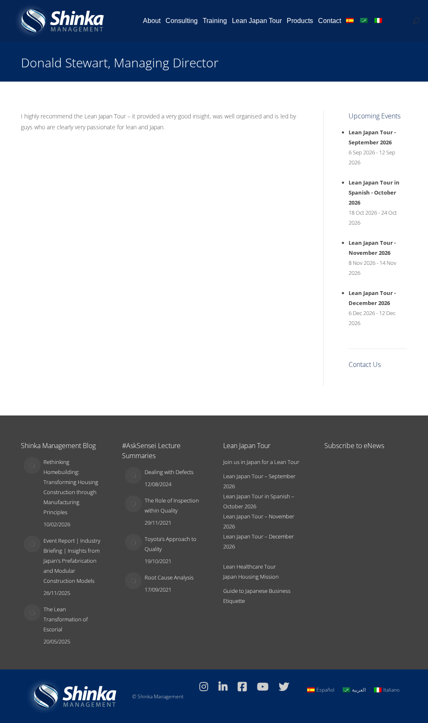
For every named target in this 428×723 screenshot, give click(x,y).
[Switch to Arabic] (365, 21)
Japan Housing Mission (251, 576)
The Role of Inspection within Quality (172, 505)
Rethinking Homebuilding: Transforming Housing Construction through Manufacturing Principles (70, 487)
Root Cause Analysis (169, 577)
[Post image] (32, 465)
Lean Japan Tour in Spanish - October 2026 (374, 192)
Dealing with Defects (169, 472)
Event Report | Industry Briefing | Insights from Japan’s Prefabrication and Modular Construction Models (71, 561)
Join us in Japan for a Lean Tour (261, 462)
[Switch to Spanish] (351, 21)
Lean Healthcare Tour (249, 566)
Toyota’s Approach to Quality (170, 544)
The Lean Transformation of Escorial (65, 619)
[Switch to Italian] (379, 21)
